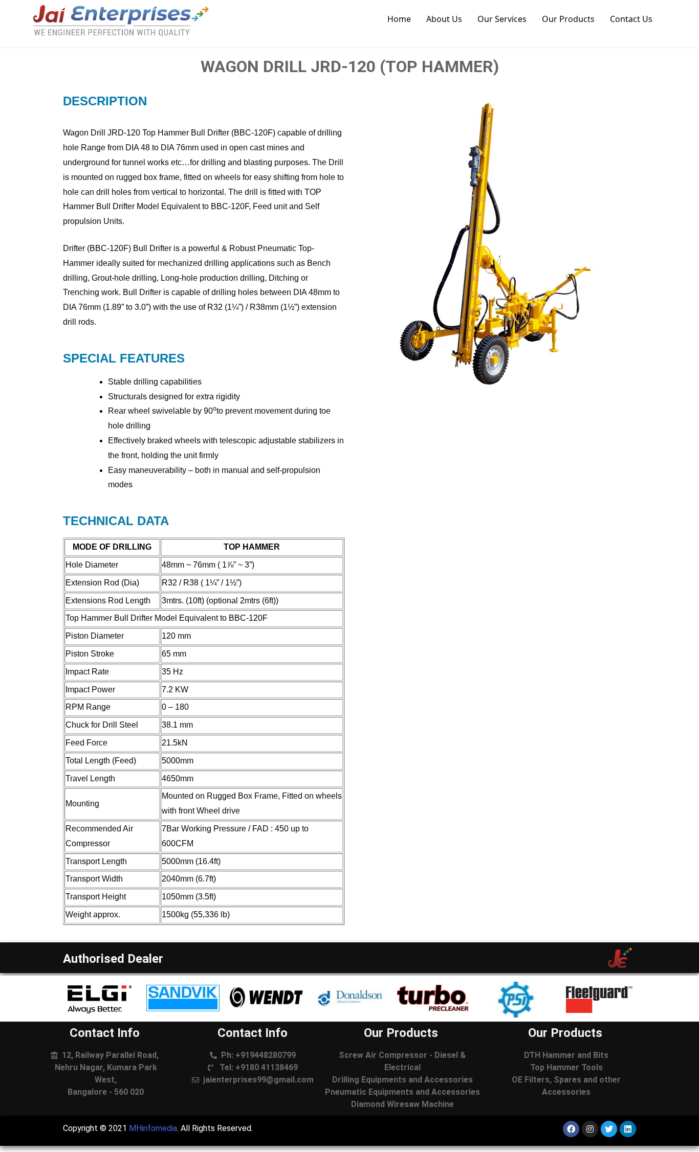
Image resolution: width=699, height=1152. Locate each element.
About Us (444, 19)
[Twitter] (609, 1129)
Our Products (568, 19)
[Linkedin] (628, 1129)
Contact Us (631, 19)
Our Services (502, 19)
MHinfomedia (153, 1128)
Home (399, 19)
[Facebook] (571, 1129)
